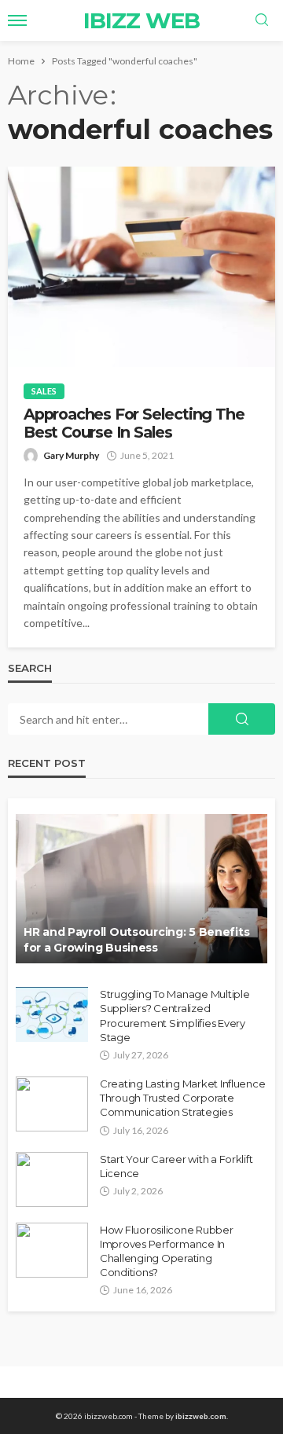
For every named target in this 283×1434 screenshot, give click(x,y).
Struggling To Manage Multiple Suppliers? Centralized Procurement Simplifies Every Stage (174, 1015)
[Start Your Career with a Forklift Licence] (52, 1179)
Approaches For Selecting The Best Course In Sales (134, 423)
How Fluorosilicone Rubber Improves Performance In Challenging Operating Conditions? (166, 1251)
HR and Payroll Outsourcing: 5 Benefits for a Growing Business (136, 940)
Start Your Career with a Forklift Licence (176, 1166)
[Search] (261, 20)
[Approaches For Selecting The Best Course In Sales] (141, 267)
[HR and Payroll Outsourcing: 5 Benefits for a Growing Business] (141, 888)
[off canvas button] (17, 20)
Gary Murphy (71, 455)
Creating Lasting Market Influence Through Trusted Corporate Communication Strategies (182, 1097)
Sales (44, 391)
